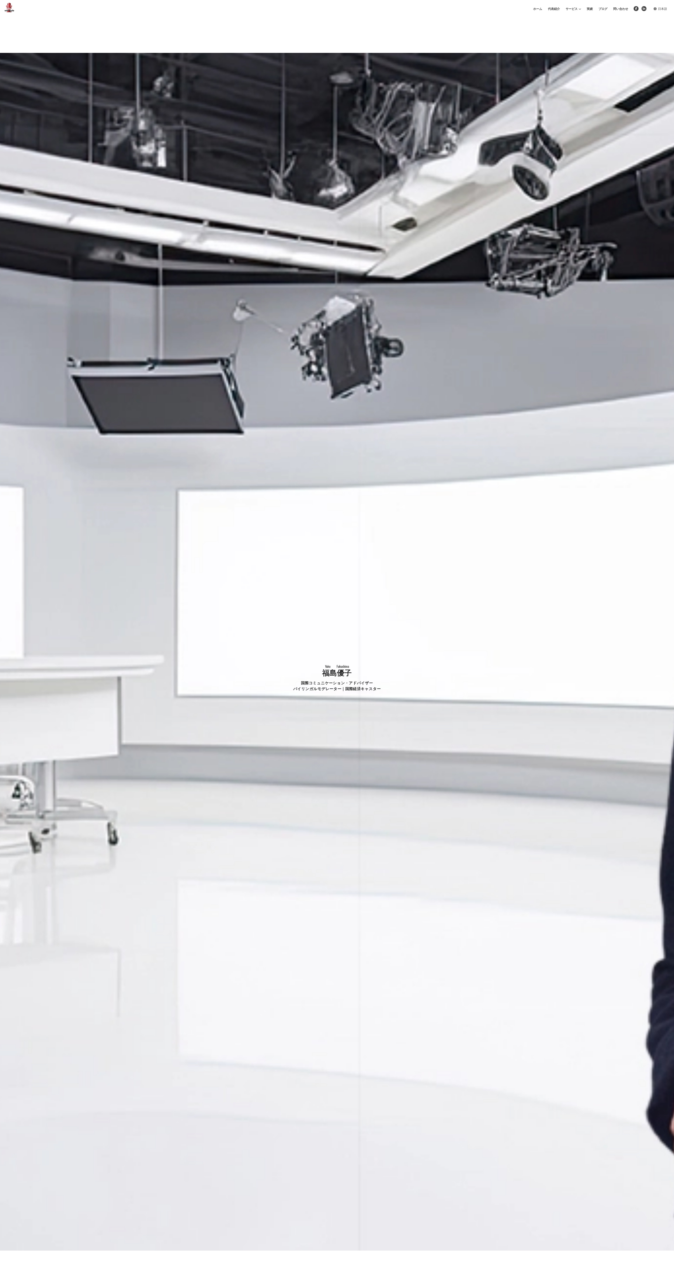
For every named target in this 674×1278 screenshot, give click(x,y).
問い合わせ (620, 8)
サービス (572, 8)
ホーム (537, 8)
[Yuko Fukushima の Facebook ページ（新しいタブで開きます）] (636, 8)
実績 (590, 8)
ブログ (603, 8)
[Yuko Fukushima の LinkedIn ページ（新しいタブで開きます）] (644, 8)
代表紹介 (554, 8)
